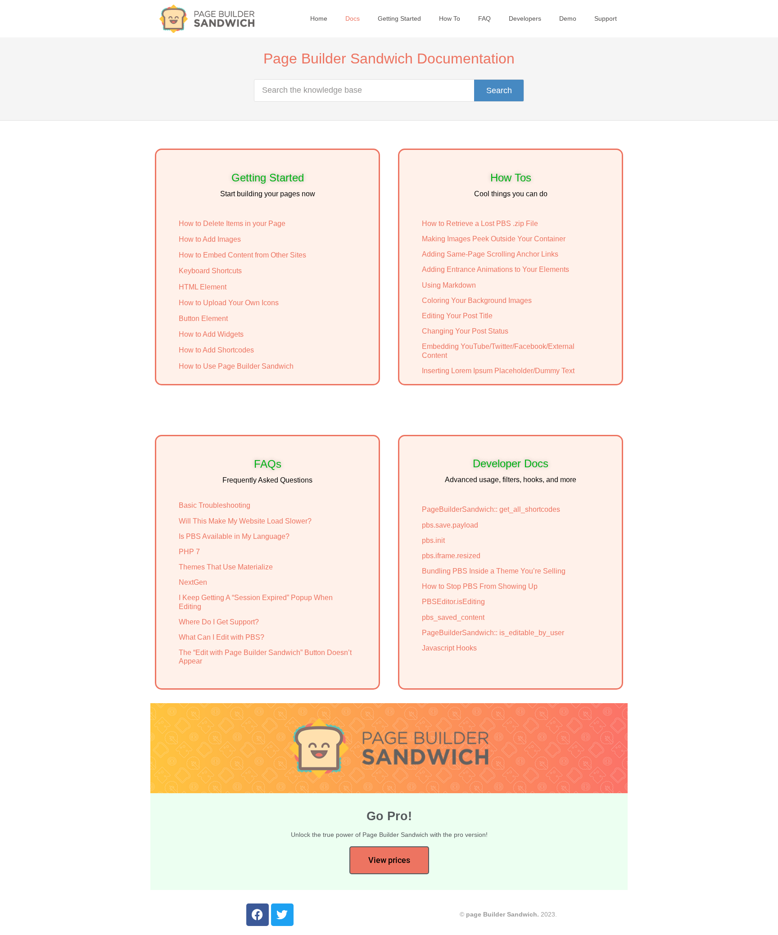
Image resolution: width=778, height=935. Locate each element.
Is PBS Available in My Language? (234, 536)
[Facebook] (257, 914)
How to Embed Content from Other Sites (242, 255)
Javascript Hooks (449, 648)
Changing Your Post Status (465, 331)
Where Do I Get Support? (219, 622)
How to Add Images (210, 239)
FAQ (484, 18)
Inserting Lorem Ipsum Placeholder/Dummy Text (498, 371)
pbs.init (433, 540)
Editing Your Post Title (457, 316)
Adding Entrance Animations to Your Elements (495, 269)
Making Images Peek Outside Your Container (493, 239)
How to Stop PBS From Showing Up (480, 586)
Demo (567, 18)
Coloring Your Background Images (477, 300)
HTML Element (202, 287)
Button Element (203, 318)
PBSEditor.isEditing (453, 601)
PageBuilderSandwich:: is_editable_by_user (493, 633)
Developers (525, 18)
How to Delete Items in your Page (232, 223)
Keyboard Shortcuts (210, 271)
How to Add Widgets (211, 334)
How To (449, 18)
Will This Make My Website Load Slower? (245, 521)
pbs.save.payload (450, 525)
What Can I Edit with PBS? (221, 637)
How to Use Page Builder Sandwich (236, 366)
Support (605, 18)
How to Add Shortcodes (216, 350)
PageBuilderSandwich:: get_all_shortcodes (491, 509)
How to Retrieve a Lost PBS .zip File (480, 223)
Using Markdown (449, 285)
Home (318, 18)
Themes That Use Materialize (226, 567)
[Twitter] (282, 914)
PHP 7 (189, 552)
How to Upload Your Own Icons (229, 303)
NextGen (193, 582)
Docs (352, 18)
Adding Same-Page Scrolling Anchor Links (490, 254)
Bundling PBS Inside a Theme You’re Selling (493, 571)
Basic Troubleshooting (214, 505)
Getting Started (399, 18)
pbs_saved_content (453, 617)
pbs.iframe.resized (451, 556)
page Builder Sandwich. (502, 914)
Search (499, 90)
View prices (389, 860)
